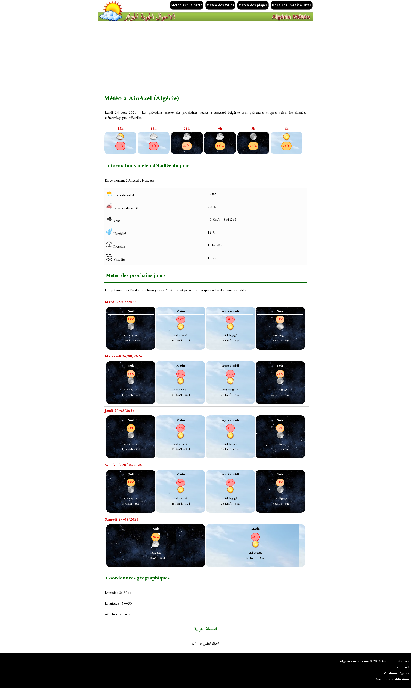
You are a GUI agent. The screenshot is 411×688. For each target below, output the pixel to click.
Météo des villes (220, 5)
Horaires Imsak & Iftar (291, 5)
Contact (403, 667)
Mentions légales (396, 673)
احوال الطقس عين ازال (205, 644)
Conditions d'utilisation (391, 679)
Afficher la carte (117, 614)
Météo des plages (253, 5)
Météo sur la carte (186, 5)
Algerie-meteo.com (354, 661)
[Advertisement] (232, 58)
